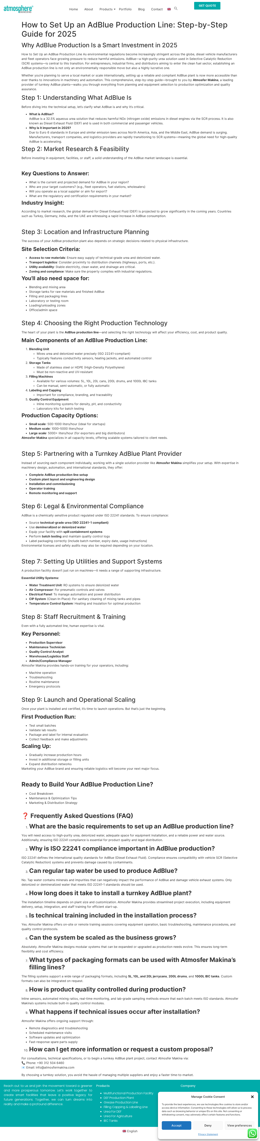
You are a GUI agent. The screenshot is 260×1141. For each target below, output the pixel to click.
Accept (176, 1125)
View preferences (239, 1125)
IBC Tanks (111, 1120)
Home (73, 9)
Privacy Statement (208, 1134)
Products (106, 9)
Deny (208, 1125)
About (88, 9)
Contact (157, 9)
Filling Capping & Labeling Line (126, 1107)
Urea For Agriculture (118, 1116)
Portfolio (125, 9)
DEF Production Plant (119, 1098)
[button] (252, 1097)
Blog (141, 9)
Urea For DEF (112, 1111)
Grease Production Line (121, 1102)
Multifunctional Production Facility (128, 1093)
